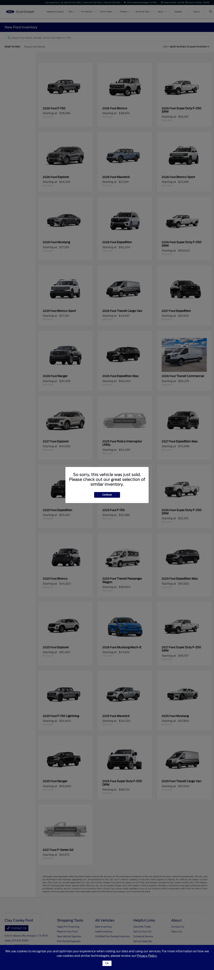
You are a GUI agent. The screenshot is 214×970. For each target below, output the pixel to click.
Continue (107, 495)
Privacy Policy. (147, 955)
